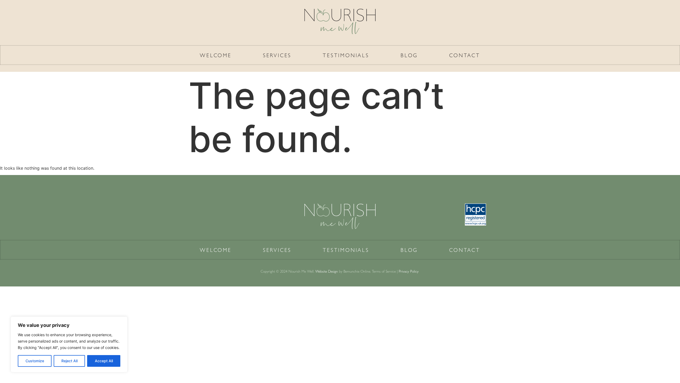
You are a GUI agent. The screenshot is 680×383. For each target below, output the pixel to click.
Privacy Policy (409, 271)
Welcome (216, 55)
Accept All (104, 361)
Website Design (326, 271)
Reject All (69, 361)
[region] (69, 344)
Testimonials (346, 55)
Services (277, 55)
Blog (409, 55)
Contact (464, 55)
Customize (35, 361)
